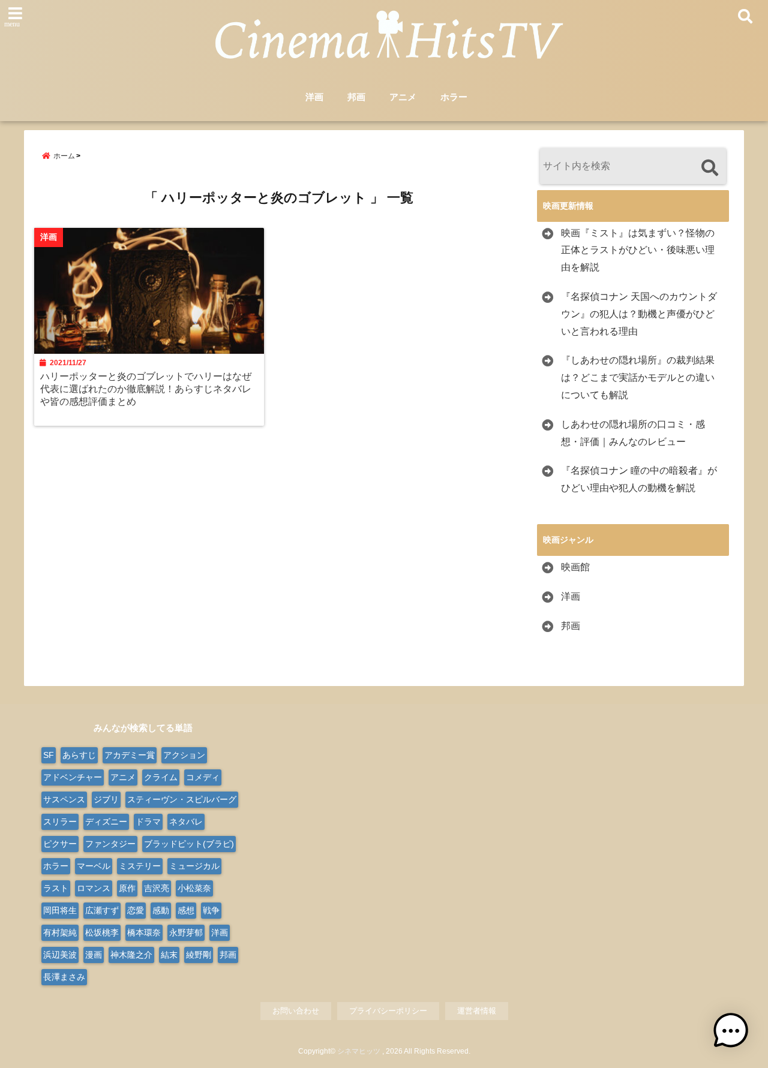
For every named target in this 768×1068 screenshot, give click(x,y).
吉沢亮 (156, 888)
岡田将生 (60, 910)
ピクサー (60, 844)
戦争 (211, 910)
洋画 (314, 97)
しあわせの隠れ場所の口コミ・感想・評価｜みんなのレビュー (633, 433)
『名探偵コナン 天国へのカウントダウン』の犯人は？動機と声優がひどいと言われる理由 (639, 313)
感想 (186, 910)
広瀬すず (102, 910)
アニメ (402, 97)
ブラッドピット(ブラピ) (189, 844)
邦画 (356, 97)
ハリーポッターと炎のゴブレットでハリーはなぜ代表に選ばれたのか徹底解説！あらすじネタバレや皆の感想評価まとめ (145, 389)
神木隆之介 (131, 954)
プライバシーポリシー (388, 1010)
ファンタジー (110, 844)
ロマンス (93, 888)
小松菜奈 (194, 888)
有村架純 (60, 932)
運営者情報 (476, 1010)
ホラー (453, 97)
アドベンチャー (72, 777)
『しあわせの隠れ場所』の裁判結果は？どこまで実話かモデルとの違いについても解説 (638, 377)
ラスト (55, 888)
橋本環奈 (144, 932)
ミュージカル (194, 866)
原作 (127, 888)
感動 (160, 910)
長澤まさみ (64, 977)
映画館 (575, 567)
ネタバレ (186, 821)
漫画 (93, 954)
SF (48, 755)
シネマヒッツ (358, 1051)
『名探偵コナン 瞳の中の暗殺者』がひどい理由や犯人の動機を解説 (639, 479)
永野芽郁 (186, 932)
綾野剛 (198, 954)
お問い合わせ (295, 1010)
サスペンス (64, 799)
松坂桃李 (102, 932)
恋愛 (135, 910)
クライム (161, 777)
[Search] (709, 167)
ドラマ (148, 821)
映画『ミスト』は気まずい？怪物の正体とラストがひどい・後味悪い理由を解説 (638, 250)
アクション (184, 755)
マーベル (93, 866)
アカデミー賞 (129, 755)
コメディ (203, 777)
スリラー (60, 821)
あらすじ (79, 755)
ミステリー (140, 866)
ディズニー (106, 821)
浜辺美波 (60, 954)
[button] (731, 1031)
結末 (169, 954)
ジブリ (106, 799)
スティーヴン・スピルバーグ (181, 799)
